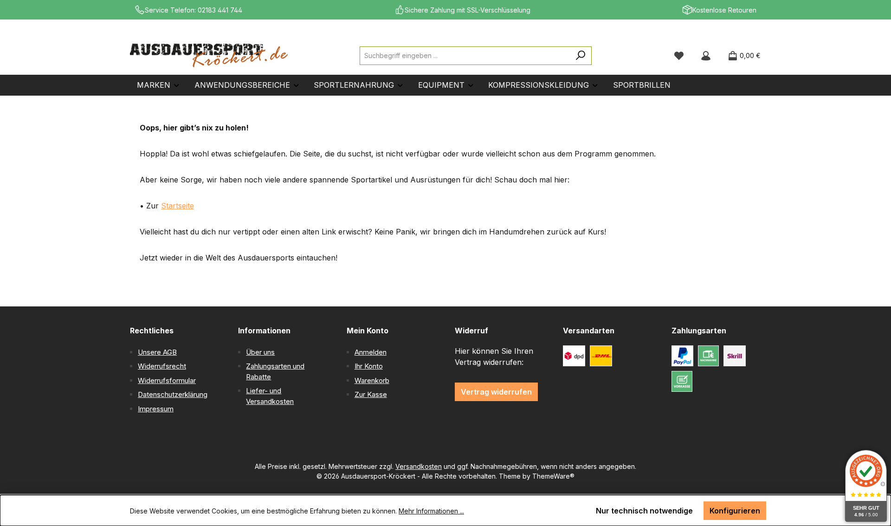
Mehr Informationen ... (431, 511)
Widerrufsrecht (162, 366)
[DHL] (601, 355)
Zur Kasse (371, 394)
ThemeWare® (553, 476)
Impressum (156, 408)
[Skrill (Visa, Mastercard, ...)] (734, 355)
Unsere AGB (157, 352)
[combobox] (465, 55)
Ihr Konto (369, 366)
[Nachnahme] (708, 355)
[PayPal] (682, 355)
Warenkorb (372, 380)
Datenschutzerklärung (172, 394)
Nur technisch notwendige (644, 510)
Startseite (177, 205)
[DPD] (574, 355)
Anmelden (371, 352)
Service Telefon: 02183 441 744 (193, 10)
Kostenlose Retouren (724, 10)
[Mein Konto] (706, 55)
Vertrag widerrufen (496, 391)
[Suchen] (581, 55)
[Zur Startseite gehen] (209, 56)
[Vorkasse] (681, 381)
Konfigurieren (735, 510)
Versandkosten (418, 466)
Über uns (260, 352)
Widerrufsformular (167, 380)
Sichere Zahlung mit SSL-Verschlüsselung (467, 10)
